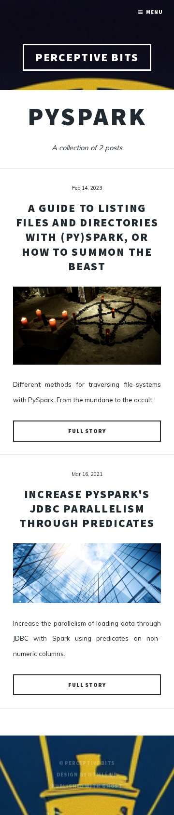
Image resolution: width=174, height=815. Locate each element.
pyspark (87, 116)
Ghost (112, 786)
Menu (154, 12)
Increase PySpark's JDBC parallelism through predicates (87, 508)
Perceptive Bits (87, 57)
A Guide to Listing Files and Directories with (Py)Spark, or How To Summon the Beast (87, 237)
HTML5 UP (102, 775)
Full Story (87, 430)
